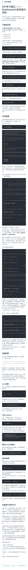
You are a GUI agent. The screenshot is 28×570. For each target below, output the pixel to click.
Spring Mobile (6, 565)
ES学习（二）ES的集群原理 (18, 565)
